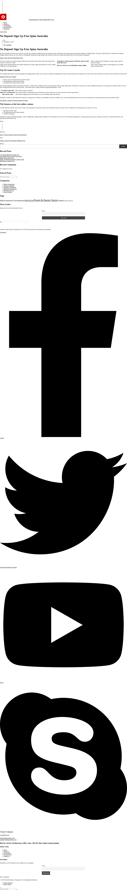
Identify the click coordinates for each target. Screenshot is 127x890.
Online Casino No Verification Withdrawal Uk (12, 140)
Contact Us (6, 29)
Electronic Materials (8, 186)
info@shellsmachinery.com (7, 838)
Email (43, 211)
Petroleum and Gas (8, 190)
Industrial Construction (9, 187)
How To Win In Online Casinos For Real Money (13, 135)
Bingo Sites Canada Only (7, 158)
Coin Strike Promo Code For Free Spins (11, 156)
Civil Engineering (18, 200)
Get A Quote (3, 31)
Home (5, 22)
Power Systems (7, 192)
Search (2, 143)
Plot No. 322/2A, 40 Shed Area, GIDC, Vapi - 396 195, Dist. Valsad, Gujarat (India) (29, 843)
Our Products (7, 25)
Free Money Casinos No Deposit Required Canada (14, 100)
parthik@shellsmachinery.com (8, 839)
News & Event (7, 27)
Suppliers (61, 200)
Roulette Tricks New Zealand (8, 76)
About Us (6, 24)
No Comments (7, 45)
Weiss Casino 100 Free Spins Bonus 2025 (11, 58)
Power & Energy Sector (46, 200)
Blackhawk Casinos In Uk (7, 161)
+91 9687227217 (4, 835)
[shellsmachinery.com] (14, 19)
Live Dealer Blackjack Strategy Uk (9, 155)
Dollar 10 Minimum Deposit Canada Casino (12, 159)
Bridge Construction (9, 184)
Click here (12, 877)
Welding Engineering (68, 200)
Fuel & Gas (29, 200)
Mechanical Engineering (10, 189)
